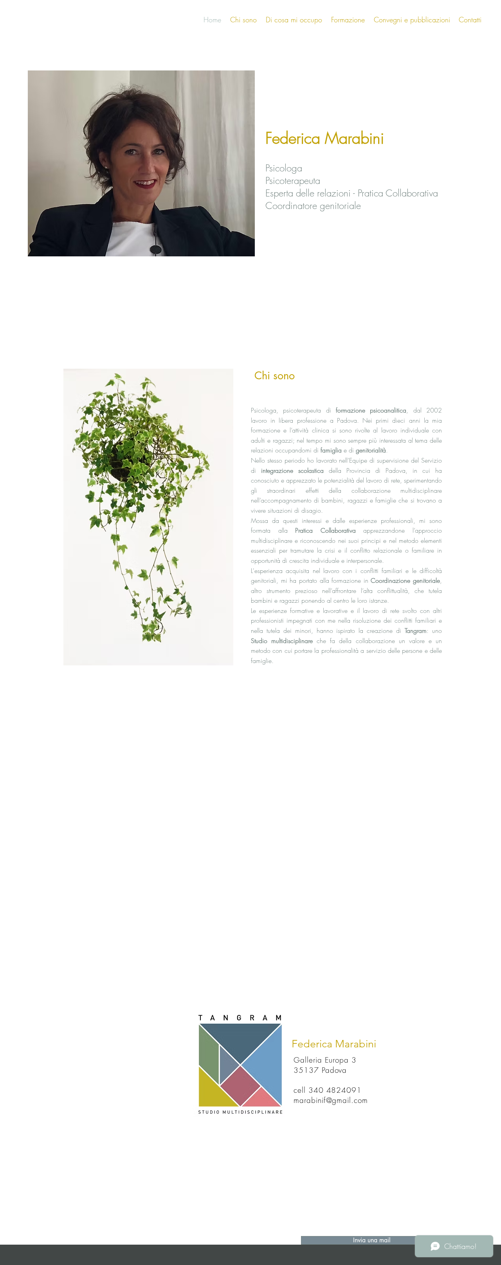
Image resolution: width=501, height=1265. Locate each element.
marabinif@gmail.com (331, 1100)
